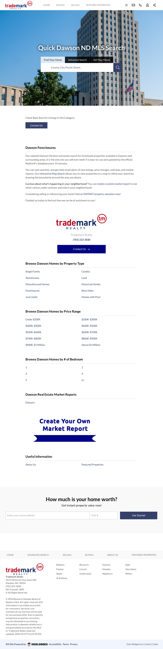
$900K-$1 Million (35, 344)
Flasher (60, 569)
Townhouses (32, 277)
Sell (101, 59)
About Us (30, 464)
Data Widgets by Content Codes (142, 644)
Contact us (31, 200)
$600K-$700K (89, 332)
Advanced (77, 59)
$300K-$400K (33, 325)
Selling (75, 5)
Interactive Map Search (52, 173)
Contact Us (79, 249)
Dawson (30, 402)
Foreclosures (32, 290)
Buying (60, 5)
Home (46, 5)
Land (84, 277)
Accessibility (55, 644)
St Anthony (61, 578)
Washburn (107, 573)
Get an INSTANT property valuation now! (98, 193)
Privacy (74, 644)
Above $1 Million (91, 344)
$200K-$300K (89, 319)
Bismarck (84, 564)
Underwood (85, 573)
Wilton (128, 573)
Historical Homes (91, 284)
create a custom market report (113, 183)
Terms (66, 644)
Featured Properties (98, 5)
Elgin (127, 564)
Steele (59, 573)
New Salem (130, 569)
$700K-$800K (33, 338)
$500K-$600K (33, 332)
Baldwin (60, 564)
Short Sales (88, 290)
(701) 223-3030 (81, 239)
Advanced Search (38, 555)
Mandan (106, 569)
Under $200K (32, 319)
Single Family (32, 271)
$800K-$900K (89, 338)
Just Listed (31, 296)
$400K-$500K (89, 325)
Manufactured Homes (37, 284)
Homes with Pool (91, 296)
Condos (86, 271)
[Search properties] (117, 67)
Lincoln (83, 569)
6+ (83, 379)
